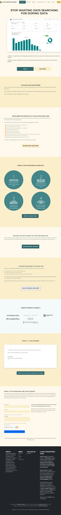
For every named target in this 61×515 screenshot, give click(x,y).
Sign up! (25, 68)
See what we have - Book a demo (30, 145)
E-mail (5, 409)
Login (58, 2)
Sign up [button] (22, 2)
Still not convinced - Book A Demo (30, 288)
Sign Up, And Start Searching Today (30, 373)
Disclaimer (20, 453)
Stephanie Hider (21, 504)
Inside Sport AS (42, 504)
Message (6, 416)
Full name (6, 404)
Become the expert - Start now (30, 246)
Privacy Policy (21, 459)
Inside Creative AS (43, 505)
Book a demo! (42, 68)
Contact (20, 456)
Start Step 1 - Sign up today (30, 216)
